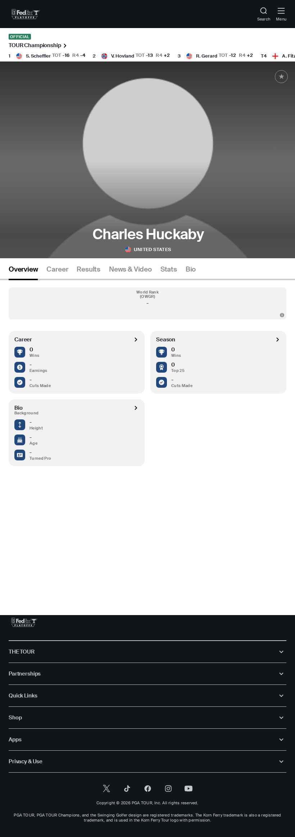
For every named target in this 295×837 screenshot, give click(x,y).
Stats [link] (168, 269)
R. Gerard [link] (206, 56)
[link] (26, 14)
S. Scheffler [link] (38, 56)
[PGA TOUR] (24, 622)
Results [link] (88, 269)
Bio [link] (191, 269)
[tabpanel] (147, 433)
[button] (147, 303)
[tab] (23, 272)
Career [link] (57, 269)
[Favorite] (281, 76)
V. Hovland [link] (122, 56)
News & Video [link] (130, 269)
